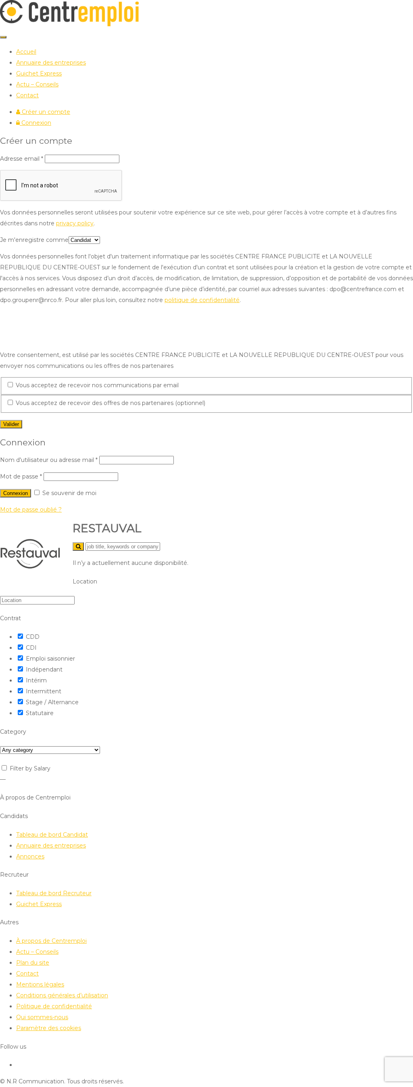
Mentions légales (40, 984)
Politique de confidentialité (54, 1006)
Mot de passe (21, 476)
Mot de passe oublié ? (31, 509)
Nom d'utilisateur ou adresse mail (49, 460)
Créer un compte (45, 111)
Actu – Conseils (37, 84)
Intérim (36, 680)
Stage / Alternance (52, 702)
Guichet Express (39, 73)
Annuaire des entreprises (51, 62)
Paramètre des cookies (48, 1028)
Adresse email (21, 158)
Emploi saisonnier (50, 658)
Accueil (26, 51)
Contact (27, 95)
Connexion (35, 122)
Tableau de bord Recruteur (54, 893)
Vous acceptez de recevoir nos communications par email (96, 385)
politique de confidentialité (202, 300)
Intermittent (43, 691)
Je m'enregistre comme (34, 239)
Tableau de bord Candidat (52, 834)
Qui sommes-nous (42, 1017)
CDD (33, 636)
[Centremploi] (69, 24)
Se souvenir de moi (68, 493)
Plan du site (32, 962)
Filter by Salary (30, 768)
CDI (31, 647)
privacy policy (75, 223)
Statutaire (40, 713)
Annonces (30, 856)
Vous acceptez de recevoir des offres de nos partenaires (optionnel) (109, 403)
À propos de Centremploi (51, 940)
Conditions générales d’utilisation (62, 995)
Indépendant (44, 669)
